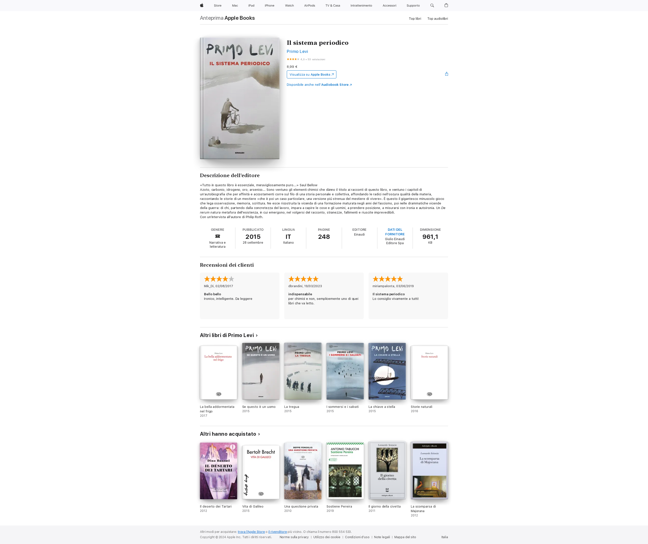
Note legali (382, 537)
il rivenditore (277, 532)
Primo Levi (297, 51)
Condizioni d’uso (357, 537)
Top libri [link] (415, 18)
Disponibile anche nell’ (318, 85)
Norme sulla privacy (294, 537)
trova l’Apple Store (251, 532)
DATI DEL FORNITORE (394, 232)
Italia (444, 537)
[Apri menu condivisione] (446, 74)
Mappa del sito (405, 537)
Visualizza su (310, 74)
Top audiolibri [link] (437, 18)
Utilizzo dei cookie (326, 537)
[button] (432, 5)
